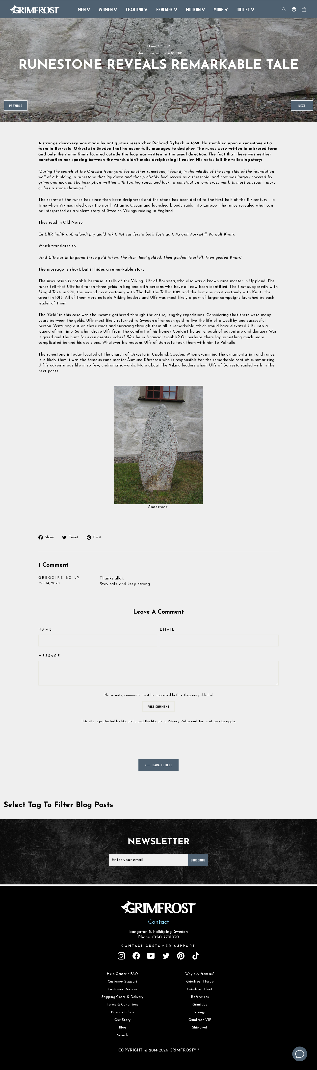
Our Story (122, 1020)
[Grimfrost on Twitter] (166, 956)
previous (15, 105)
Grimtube (199, 1004)
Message (49, 656)
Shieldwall (200, 1027)
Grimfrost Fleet (199, 989)
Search (122, 1035)
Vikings (200, 1012)
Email (167, 629)
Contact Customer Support (158, 946)
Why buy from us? (199, 974)
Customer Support (122, 982)
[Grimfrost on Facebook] (136, 956)
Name (45, 629)
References (200, 997)
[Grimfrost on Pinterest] (181, 956)
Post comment (158, 706)
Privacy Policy (179, 721)
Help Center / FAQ (122, 974)
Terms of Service (211, 721)
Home (152, 46)
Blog (164, 46)
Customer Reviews (122, 989)
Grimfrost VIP (199, 1020)
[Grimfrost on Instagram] (121, 956)
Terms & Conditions (122, 1004)
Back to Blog (162, 765)
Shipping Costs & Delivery (123, 997)
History (139, 53)
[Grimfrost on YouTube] (151, 956)
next (302, 105)
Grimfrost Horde (199, 982)
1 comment (155, 53)
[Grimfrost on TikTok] (195, 956)
